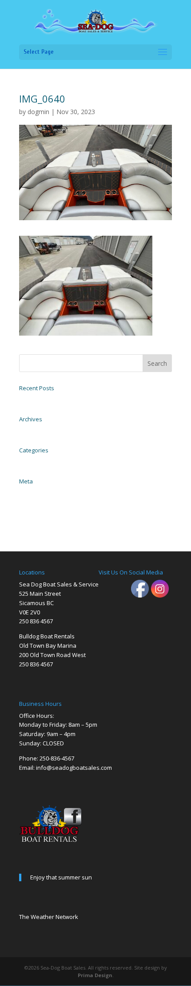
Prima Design (95, 975)
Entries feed (31, 502)
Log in (25, 492)
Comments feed (35, 512)
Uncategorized (34, 461)
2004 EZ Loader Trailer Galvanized (55, 399)
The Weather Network (48, 917)
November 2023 (35, 430)
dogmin (38, 111)
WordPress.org (33, 522)
